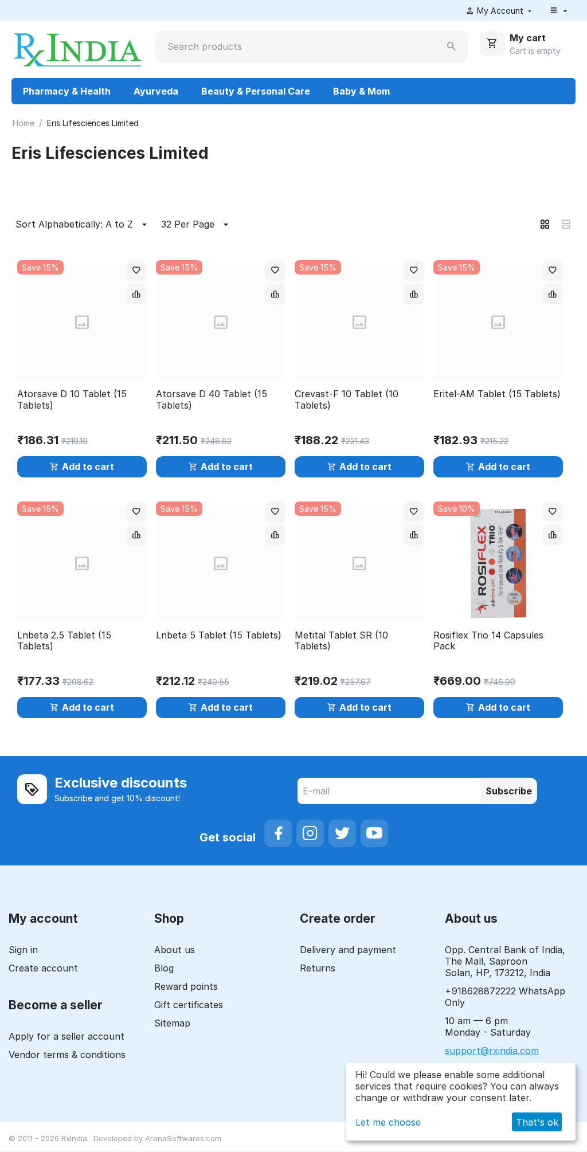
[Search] (451, 46)
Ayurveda (156, 91)
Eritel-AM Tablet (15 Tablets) (497, 394)
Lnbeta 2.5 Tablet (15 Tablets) (64, 641)
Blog (164, 968)
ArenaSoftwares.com (183, 1138)
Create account (43, 968)
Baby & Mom (361, 91)
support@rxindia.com (492, 1050)
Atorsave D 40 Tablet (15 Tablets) (211, 399)
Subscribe (509, 791)
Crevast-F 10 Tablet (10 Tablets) (346, 399)
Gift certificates (188, 1004)
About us (174, 949)
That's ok (537, 1122)
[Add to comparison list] (136, 294)
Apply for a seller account (66, 1036)
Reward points (186, 986)
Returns (317, 968)
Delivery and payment (348, 949)
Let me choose (388, 1122)
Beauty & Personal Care (255, 91)
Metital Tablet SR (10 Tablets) (341, 641)
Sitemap (172, 1023)
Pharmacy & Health (67, 91)
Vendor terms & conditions (67, 1054)
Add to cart (88, 466)
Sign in (23, 949)
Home (23, 123)
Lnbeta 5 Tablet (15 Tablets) (218, 635)
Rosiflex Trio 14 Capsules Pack (488, 641)
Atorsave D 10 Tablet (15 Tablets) (72, 399)
